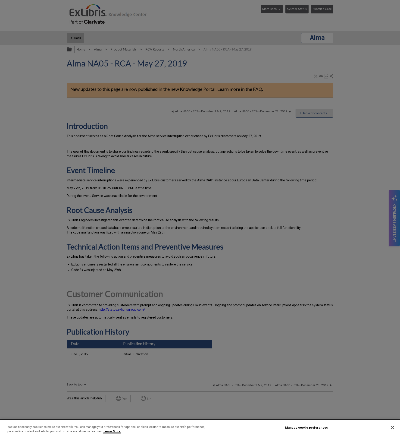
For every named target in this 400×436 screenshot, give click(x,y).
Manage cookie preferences (306, 427)
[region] (200, 428)
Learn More (112, 431)
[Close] (393, 427)
